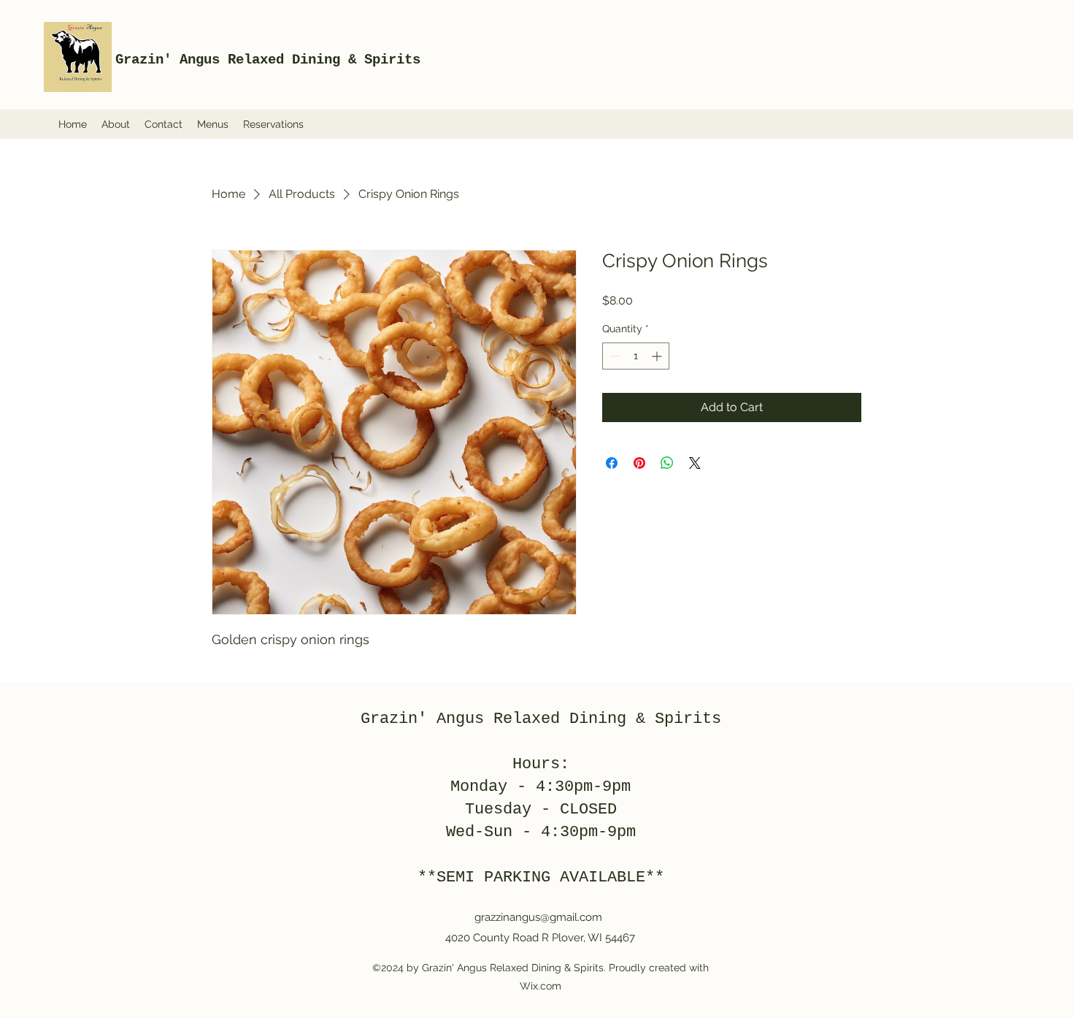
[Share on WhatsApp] (667, 463)
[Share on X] (695, 463)
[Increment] (658, 356)
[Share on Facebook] (611, 463)
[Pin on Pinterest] (639, 463)
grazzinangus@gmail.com (538, 917)
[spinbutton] (636, 356)
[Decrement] (613, 356)
